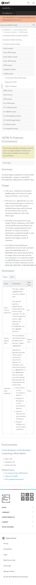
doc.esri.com (16, 20)
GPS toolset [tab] (8, 65)
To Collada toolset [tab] (10, 107)
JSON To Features (10, 86)
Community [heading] (6, 512)
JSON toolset (23, 32)
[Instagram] (27, 499)
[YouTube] (32, 499)
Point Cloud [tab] (8, 95)
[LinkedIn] (32, 495)
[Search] (28, 3)
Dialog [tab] (5, 277)
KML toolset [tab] (8, 90)
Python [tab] (12, 277)
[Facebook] (23, 495)
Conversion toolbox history (11, 44)
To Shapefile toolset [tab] (11, 128)
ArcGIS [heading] (4, 507)
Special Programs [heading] (8, 527)
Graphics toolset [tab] (10, 69)
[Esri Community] (23, 499)
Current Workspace (9, 450)
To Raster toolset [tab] (10, 124)
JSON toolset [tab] (8, 74)
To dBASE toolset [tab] (10, 112)
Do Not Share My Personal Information (16, 577)
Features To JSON (10, 82)
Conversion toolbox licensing (12, 40)
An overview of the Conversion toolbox (15, 36)
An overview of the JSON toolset (15, 78)
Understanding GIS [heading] (8, 517)
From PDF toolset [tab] (10, 52)
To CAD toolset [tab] (9, 103)
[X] (27, 495)
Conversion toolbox (10, 32)
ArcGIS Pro (6, 8)
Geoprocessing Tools (20, 30)
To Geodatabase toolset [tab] (12, 116)
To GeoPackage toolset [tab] (12, 120)
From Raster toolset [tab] (10, 57)
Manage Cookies (9, 571)
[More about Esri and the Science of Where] (6, 499)
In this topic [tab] (7, 163)
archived (30, 148)
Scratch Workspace (24, 450)
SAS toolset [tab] (8, 99)
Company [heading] (5, 522)
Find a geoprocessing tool (14, 479)
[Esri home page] (5, 2)
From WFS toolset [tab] (10, 61)
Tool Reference (7, 13)
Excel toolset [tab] (8, 48)
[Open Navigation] (33, 3)
